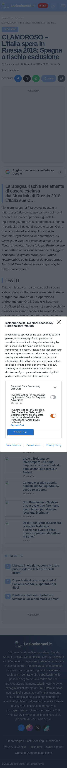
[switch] (53, 397)
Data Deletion (13, 445)
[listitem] (33, 387)
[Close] (60, 323)
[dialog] (33, 384)
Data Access (33, 445)
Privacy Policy (53, 445)
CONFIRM (20, 432)
